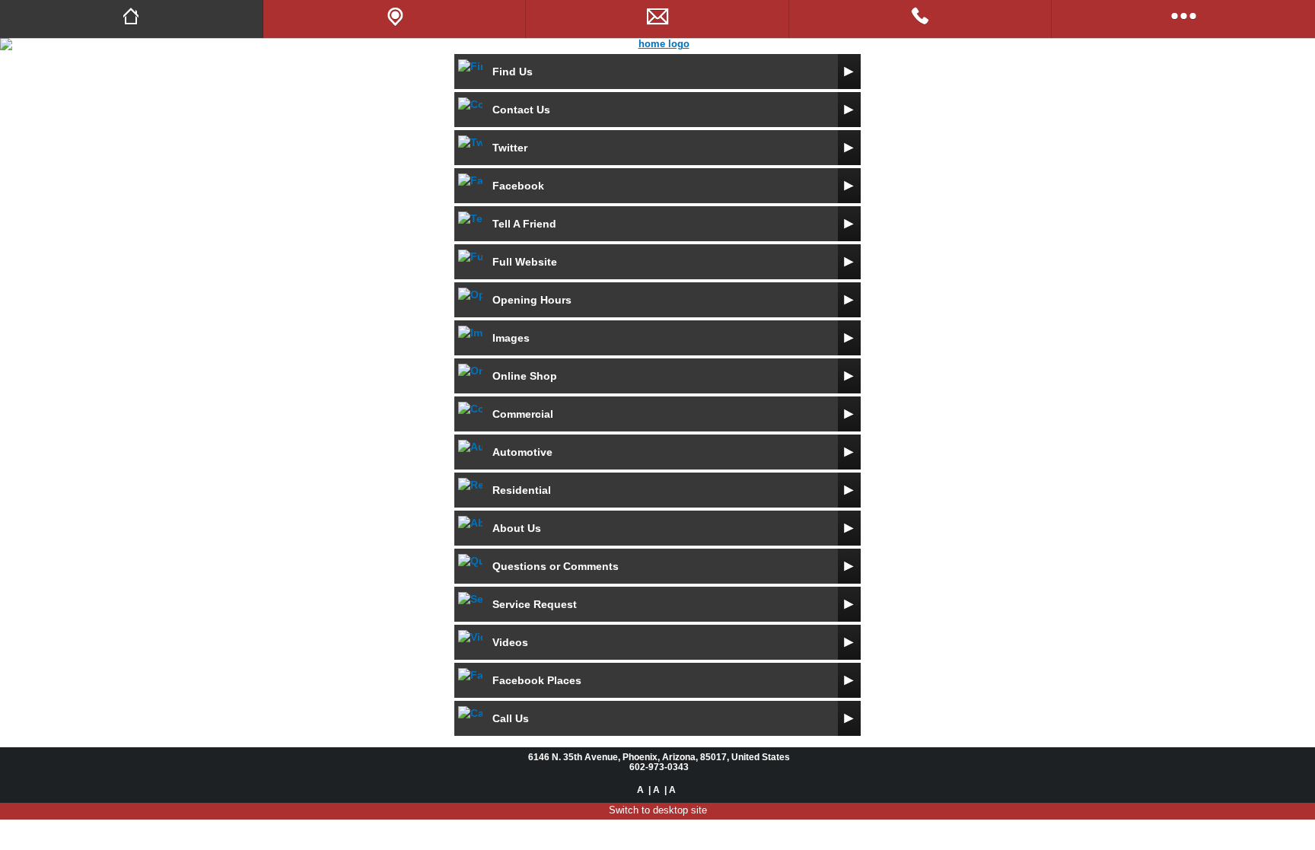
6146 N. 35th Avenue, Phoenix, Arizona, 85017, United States (659, 757)
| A (654, 789)
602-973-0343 (659, 767)
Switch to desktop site (658, 810)
